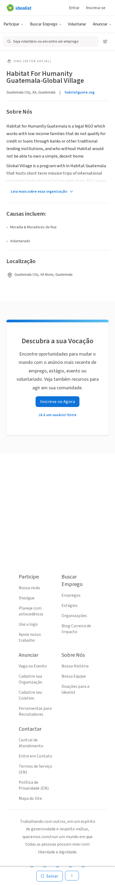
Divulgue (26, 598)
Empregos (71, 595)
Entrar (74, 8)
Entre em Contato (35, 756)
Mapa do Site (30, 798)
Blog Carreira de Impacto (76, 629)
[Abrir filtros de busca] (105, 41)
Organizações (74, 616)
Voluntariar (77, 24)
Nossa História (75, 666)
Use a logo (28, 624)
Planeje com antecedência (31, 611)
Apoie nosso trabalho (30, 637)
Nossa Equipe (74, 676)
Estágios (70, 605)
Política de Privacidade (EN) (34, 785)
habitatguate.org (79, 92)
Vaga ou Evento (33, 666)
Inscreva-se (95, 8)
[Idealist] (18, 8)
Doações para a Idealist (75, 689)
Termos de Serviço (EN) (35, 769)
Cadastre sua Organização (30, 679)
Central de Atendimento (31, 743)
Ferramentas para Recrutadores (35, 711)
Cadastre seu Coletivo (30, 695)
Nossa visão (29, 588)
